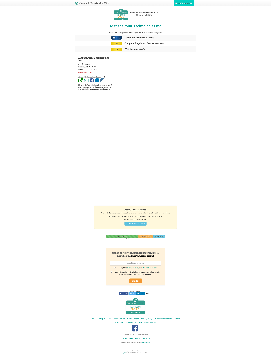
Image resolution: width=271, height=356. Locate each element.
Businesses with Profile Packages (126, 319)
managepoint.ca (84, 72)
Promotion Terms (150, 268)
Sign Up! (135, 280)
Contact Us (146, 342)
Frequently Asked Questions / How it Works (135, 338)
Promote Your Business (124, 322)
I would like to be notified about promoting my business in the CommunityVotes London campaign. (136, 273)
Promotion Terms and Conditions (167, 319)
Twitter (133, 294)
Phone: (81, 69)
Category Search (104, 319)
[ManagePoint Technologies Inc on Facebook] (92, 80)
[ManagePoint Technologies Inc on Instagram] (102, 80)
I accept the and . (137, 268)
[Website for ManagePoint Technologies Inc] (80, 80)
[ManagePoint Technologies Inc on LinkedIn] (97, 80)
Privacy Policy (133, 268)
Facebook (124, 294)
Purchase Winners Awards (135, 223)
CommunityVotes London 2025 (94, 3)
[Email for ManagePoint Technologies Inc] (86, 80)
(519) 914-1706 (90, 69)
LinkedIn (141, 294)
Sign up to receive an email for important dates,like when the (135, 254)
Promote (183, 3)
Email (149, 294)
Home (93, 319)
